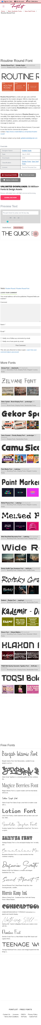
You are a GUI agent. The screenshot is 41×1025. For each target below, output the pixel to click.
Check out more (28, 175)
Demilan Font (11, 932)
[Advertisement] (20, 35)
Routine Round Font (7, 65)
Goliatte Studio (20, 65)
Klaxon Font (5, 632)
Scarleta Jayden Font (19, 824)
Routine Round (10, 288)
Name (2, 324)
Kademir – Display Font (8, 600)
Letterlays (17, 469)
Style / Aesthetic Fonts (15, 11)
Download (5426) (10, 175)
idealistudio (15, 368)
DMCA (23, 1014)
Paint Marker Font (6, 469)
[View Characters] (36, 234)
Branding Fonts (12, 471)
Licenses (16, 1014)
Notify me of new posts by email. (13, 341)
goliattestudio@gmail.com (29, 138)
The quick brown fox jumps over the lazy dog (20, 233)
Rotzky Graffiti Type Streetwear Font (12, 568)
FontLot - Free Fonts (20, 1009)
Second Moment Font (20, 879)
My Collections (33, 1)
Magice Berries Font (20, 786)
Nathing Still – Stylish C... (20, 920)
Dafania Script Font (20, 864)
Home (3, 11)
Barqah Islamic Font (20, 755)
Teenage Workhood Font (20, 945)
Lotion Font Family (20, 811)
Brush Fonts (11, 405)
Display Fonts (11, 67)
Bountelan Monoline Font (20, 851)
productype (28, 401)
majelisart (21, 600)
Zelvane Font (5, 368)
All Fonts (24, 1016)
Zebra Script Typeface (20, 771)
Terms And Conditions (11, 1016)
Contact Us (6, 1014)
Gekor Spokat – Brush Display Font (12, 401)
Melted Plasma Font (7, 503)
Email (2, 331)
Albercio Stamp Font (14, 893)
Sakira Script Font (10, 799)
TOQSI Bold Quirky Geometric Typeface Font (15, 666)
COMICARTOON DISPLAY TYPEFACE (20, 906)
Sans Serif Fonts (30, 11)
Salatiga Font (17, 837)
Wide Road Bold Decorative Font (11, 536)
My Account (20, 1)
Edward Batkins (15, 632)
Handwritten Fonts (30, 405)
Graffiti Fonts (31, 570)
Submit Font (33, 1016)
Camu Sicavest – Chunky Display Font (13, 435)
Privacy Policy (32, 1014)
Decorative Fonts (12, 370)
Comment (3, 302)
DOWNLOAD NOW (10, 197)
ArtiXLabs (28, 568)
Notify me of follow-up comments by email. (16, 338)
